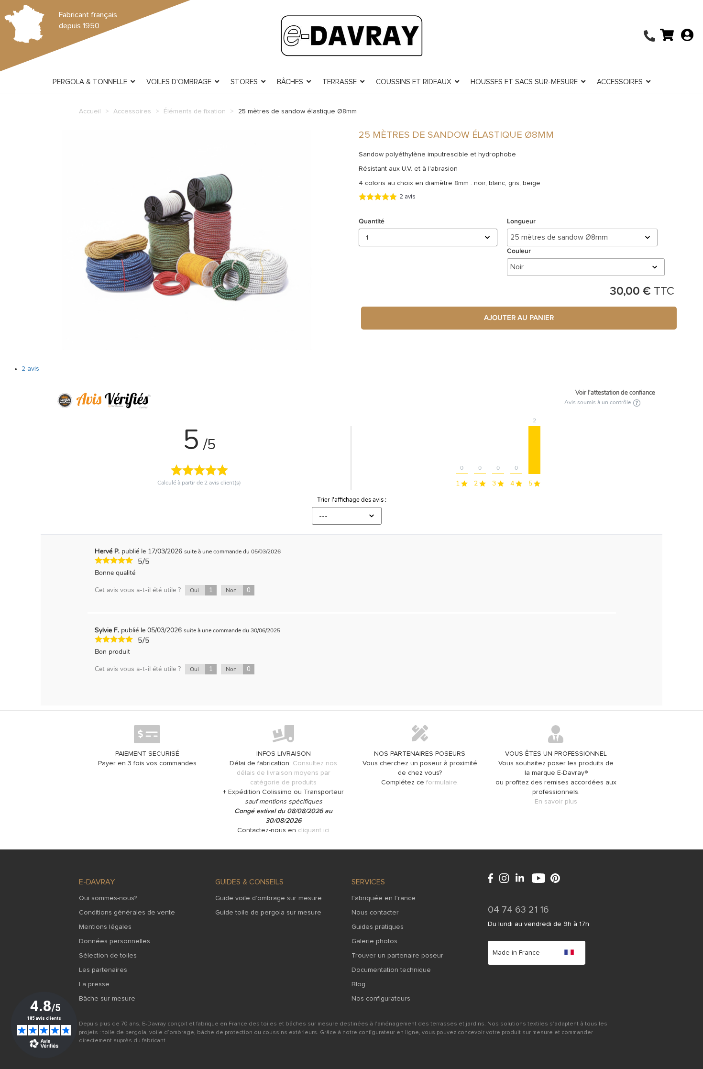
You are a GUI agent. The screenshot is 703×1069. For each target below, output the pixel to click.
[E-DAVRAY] (351, 35)
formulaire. (442, 782)
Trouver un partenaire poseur (397, 955)
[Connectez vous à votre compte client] (687, 34)
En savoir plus (556, 801)
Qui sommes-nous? (108, 898)
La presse (94, 984)
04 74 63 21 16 (518, 910)
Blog (358, 984)
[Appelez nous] (649, 37)
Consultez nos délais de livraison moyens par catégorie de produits (287, 773)
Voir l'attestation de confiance (615, 392)
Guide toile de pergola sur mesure (268, 912)
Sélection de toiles (108, 955)
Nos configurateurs (381, 998)
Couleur (521, 251)
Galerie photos (374, 941)
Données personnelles (114, 941)
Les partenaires (103, 970)
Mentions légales (105, 927)
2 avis (30, 368)
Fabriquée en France (384, 898)
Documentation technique (391, 970)
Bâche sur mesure (107, 998)
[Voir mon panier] (667, 34)
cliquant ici (314, 830)
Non (238, 590)
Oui (201, 590)
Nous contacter (375, 912)
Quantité (371, 221)
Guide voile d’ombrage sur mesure (268, 898)
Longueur (523, 221)
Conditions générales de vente (127, 912)
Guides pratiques (378, 927)
